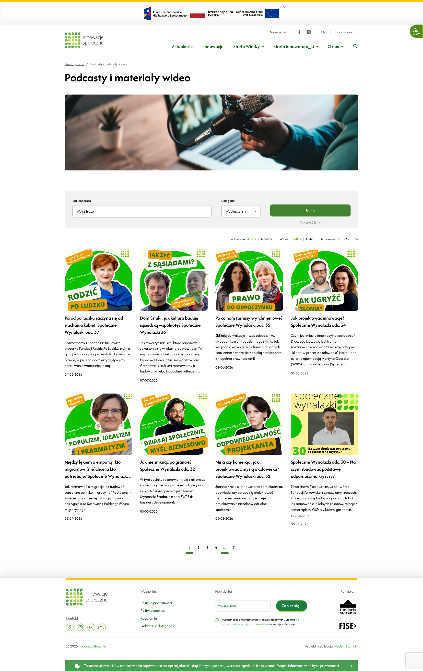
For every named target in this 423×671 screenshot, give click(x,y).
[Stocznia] (348, 606)
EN (323, 32)
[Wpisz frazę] (355, 46)
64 (356, 238)
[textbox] (238, 211)
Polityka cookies (153, 610)
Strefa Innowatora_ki (293, 46)
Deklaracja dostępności (158, 625)
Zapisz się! (291, 606)
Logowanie (344, 32)
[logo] (84, 40)
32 (347, 238)
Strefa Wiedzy (246, 46)
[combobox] (240, 211)
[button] (416, 31)
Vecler (339, 646)
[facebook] (299, 32)
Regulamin (149, 618)
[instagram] (308, 32)
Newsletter (278, 32)
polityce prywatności (323, 665)
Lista (309, 238)
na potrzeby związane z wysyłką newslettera (260, 622)
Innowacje (213, 46)
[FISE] (348, 625)
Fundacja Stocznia (92, 646)
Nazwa (266, 238)
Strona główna (74, 64)
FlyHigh (351, 646)
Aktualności (183, 46)
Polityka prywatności (156, 602)
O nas (333, 46)
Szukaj (311, 210)
